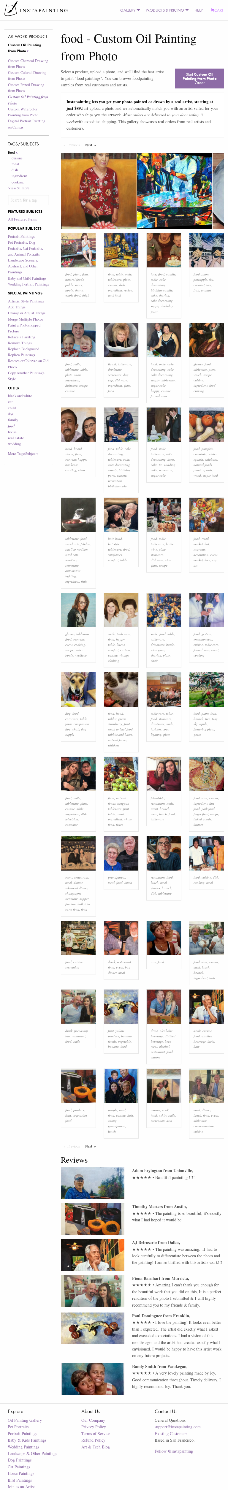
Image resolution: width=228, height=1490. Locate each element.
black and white (20, 395)
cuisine (17, 158)
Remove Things (20, 342)
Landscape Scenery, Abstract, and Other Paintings (23, 266)
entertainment (203, 639)
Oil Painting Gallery (25, 1420)
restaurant (158, 803)
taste (212, 978)
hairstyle (114, 544)
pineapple (200, 279)
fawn (68, 724)
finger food (201, 814)
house (12, 432)
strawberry (115, 724)
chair (77, 374)
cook (165, 1110)
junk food (114, 295)
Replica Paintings (21, 354)
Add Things (17, 307)
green (122, 719)
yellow (119, 1030)
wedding (14, 443)
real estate (16, 437)
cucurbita (200, 454)
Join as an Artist (21, 1486)
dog (10, 413)
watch (198, 374)
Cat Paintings (19, 1467)
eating (112, 1120)
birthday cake (117, 486)
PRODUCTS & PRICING (165, 10)
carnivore (71, 719)
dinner (78, 882)
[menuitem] (129, 10)
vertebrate (72, 544)
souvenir (199, 549)
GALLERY (127, 10)
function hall (74, 904)
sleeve (69, 454)
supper (84, 898)
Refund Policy (93, 1440)
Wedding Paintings (23, 1447)
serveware (114, 374)
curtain (125, 650)
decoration (201, 554)
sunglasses (115, 554)
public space (74, 285)
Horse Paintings (21, 1473)
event (213, 554)
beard (78, 448)
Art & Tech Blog (95, 1447)
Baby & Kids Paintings (27, 1440)
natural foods (74, 279)
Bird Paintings (20, 1480)
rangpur (122, 803)
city (214, 560)
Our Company (93, 1420)
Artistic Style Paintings (26, 301)
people (112, 1110)
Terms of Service (95, 1433)
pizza (212, 369)
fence (119, 824)
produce (113, 1036)
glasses (198, 364)
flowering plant (204, 729)
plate (126, 279)
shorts (79, 290)
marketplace (202, 560)
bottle (170, 544)
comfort (113, 560)
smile (128, 274)
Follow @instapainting (174, 1451)
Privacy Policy (93, 1426)
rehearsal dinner (76, 888)
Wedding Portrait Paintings (28, 284)
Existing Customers (171, 1433)
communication (204, 1126)
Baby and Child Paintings (27, 278)
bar (127, 967)
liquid (112, 364)
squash (207, 470)
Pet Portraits (18, 1426)
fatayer (198, 824)
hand (119, 713)
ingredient (19, 175)
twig (215, 719)
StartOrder (200, 78)
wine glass (157, 650)
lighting (156, 734)
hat (207, 544)
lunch (163, 814)
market (198, 544)
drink (111, 962)
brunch (165, 808)
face (153, 274)
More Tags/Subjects (23, 453)
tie (160, 464)
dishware (71, 385)
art (195, 565)
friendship (157, 798)
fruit (85, 274)
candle (170, 274)
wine (154, 549)
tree (208, 285)
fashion (156, 729)
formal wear (159, 396)
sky (211, 279)
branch (198, 719)
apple (69, 290)
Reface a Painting (21, 337)
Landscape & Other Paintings (32, 1453)
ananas (206, 290)
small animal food (120, 729)
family (13, 419)
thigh (85, 295)
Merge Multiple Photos (25, 319)
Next (92, 144)
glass (127, 385)
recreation (115, 480)
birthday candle (161, 290)
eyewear (70, 459)
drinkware (115, 369)
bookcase (71, 464)
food (68, 274)
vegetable (124, 1041)
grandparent (116, 877)
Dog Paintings (19, 1460)
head (68, 448)
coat (166, 729)
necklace (81, 655)
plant (76, 274)
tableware (114, 279)
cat (10, 401)
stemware (157, 554)
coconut (199, 285)
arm (153, 962)
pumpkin (207, 448)
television (71, 819)
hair (110, 538)
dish (15, 169)
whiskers (71, 560)
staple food (210, 475)
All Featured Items (22, 219)
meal (15, 164)
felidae (85, 544)
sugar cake (158, 385)
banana (113, 1046)
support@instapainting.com (178, 1426)
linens (121, 644)
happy (155, 391)
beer (167, 1041)
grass (197, 734)
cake (154, 295)
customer (71, 824)
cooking (17, 182)
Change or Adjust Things (26, 313)
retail (205, 538)
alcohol (164, 1046)
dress (170, 459)
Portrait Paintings (21, 236)
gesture (206, 634)
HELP (198, 10)
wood (197, 475)
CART (219, 10)
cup (110, 380)
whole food (72, 295)
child (12, 407)
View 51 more (18, 188)
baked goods (202, 819)
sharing (164, 295)
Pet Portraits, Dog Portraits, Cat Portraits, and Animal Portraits (25, 248)
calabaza (211, 459)
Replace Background (23, 348)
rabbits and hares (120, 734)
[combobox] (28, 200)
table (119, 274)
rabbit (112, 719)
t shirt (163, 1115)
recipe (128, 290)
